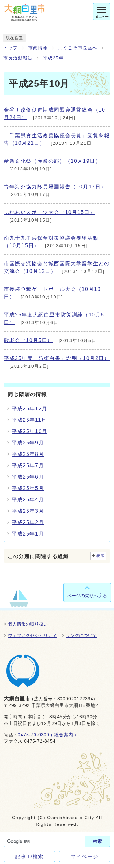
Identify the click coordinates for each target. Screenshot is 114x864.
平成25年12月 (30, 408)
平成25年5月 (28, 488)
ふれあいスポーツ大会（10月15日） (49, 212)
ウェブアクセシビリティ (32, 635)
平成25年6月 (28, 477)
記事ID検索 (29, 856)
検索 (97, 841)
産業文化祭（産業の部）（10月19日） (52, 161)
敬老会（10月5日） (28, 340)
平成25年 (53, 58)
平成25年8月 (28, 454)
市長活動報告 (18, 58)
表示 (100, 556)
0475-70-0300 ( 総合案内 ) (47, 734)
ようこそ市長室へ (78, 48)
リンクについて (81, 635)
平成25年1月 (28, 533)
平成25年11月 (29, 420)
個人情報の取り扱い (28, 624)
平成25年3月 (28, 511)
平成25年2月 (28, 522)
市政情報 (38, 48)
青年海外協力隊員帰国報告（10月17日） (55, 186)
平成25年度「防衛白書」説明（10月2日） (57, 358)
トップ (10, 48)
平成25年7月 (28, 465)
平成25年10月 (30, 431)
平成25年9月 (28, 442)
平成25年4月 (28, 499)
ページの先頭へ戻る (87, 595)
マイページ (84, 856)
